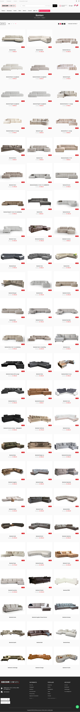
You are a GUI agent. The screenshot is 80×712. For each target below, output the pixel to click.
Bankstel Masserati (39, 401)
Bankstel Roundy (39, 563)
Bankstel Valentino (66, 536)
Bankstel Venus (66, 428)
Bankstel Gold (12, 536)
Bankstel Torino (12, 239)
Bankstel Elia (66, 266)
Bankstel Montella (66, 320)
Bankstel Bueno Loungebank (12, 77)
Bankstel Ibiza (12, 455)
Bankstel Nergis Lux (39, 455)
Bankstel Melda (39, 50)
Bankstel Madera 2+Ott (66, 158)
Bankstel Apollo (12, 642)
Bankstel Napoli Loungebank (12, 104)
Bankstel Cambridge (12, 667)
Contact (15, 1)
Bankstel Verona (39, 320)
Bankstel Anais (12, 617)
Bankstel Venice (12, 509)
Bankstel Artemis (66, 293)
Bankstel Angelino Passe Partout (39, 617)
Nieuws (30, 698)
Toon (9, 23)
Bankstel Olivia (39, 374)
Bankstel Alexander (66, 482)
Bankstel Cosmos (66, 239)
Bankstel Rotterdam (66, 455)
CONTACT (63, 6)
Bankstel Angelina (12, 482)
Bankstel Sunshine (12, 590)
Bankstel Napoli (66, 77)
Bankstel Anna (66, 347)
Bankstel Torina (66, 563)
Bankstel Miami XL (12, 401)
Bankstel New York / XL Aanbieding (12, 347)
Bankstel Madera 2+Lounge (12, 131)
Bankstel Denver (66, 212)
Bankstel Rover (12, 266)
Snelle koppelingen (51, 698)
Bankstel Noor (39, 293)
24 (11, 23)
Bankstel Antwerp (66, 617)
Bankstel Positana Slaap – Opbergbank (13, 428)
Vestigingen (9, 1)
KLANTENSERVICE (64, 5)
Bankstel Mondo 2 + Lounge (66, 104)
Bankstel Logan (39, 131)
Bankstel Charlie (66, 667)
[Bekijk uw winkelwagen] (76, 5)
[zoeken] (55, 5)
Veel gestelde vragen (23, 1)
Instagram (4, 702)
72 (15, 23)
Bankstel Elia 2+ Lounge (66, 131)
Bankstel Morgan (12, 293)
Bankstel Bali (39, 642)
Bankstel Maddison (39, 239)
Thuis (35, 17)
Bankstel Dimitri (39, 536)
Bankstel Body (66, 642)
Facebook (4, 699)
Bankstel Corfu (66, 401)
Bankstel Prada (39, 509)
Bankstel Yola (39, 266)
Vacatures (2, 1)
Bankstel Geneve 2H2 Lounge (12, 374)
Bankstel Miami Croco (67, 374)
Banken (38, 17)
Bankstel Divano (66, 185)
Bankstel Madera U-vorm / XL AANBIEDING (39, 185)
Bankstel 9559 (66, 590)
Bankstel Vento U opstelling (39, 347)
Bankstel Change (39, 667)
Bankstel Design (39, 482)
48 (13, 23)
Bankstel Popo (12, 563)
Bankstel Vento (12, 185)
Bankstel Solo (39, 158)
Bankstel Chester (39, 590)
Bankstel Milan (66, 509)
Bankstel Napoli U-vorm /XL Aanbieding (13, 212)
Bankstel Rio (39, 212)
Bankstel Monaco (66, 50)
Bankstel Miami (12, 158)
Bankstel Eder (13, 320)
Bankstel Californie (39, 428)
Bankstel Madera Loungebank (39, 77)
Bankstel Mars (12, 50)
